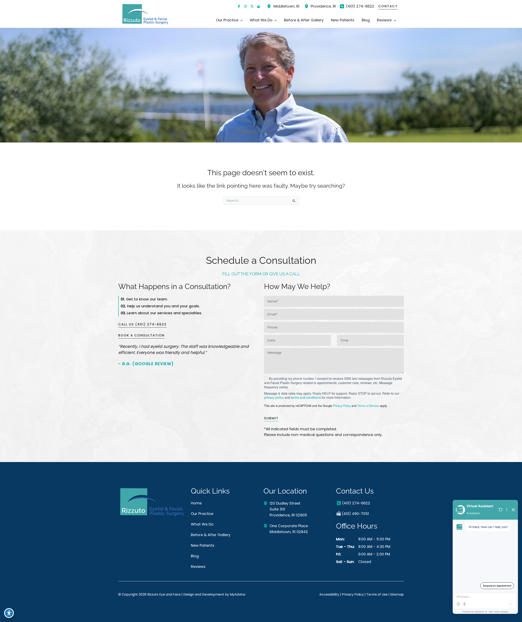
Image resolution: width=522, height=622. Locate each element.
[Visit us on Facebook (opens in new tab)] (239, 6)
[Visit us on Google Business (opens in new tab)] (258, 6)
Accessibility (329, 594)
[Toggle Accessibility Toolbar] (9, 613)
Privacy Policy (342, 406)
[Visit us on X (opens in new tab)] (252, 6)
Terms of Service (368, 406)
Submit (271, 418)
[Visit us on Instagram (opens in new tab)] (245, 6)
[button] (240, 20)
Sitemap (397, 594)
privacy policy (274, 397)
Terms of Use (377, 594)
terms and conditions (306, 397)
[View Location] (269, 6)
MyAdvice (237, 594)
